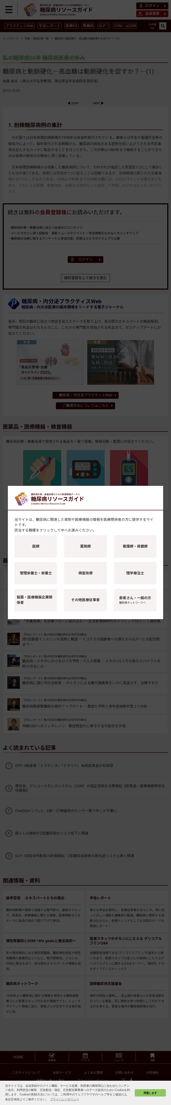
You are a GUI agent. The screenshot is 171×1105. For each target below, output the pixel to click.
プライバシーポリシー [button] (64, 1099)
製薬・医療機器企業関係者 (34, 600)
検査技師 (85, 573)
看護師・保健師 (135, 546)
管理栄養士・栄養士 (36, 573)
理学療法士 (135, 573)
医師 (35, 546)
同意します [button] (150, 1092)
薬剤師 (85, 546)
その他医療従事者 (85, 600)
